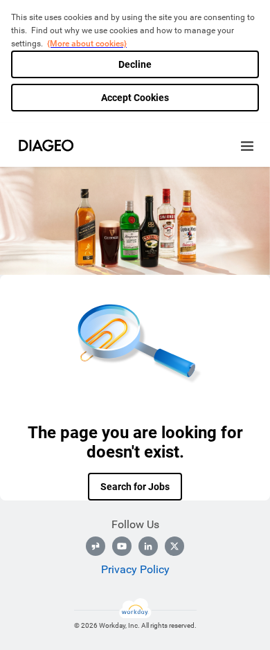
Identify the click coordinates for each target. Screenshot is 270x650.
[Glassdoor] (95, 546)
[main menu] (247, 146)
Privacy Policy (135, 569)
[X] (174, 546)
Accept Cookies (135, 97)
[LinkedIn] (148, 546)
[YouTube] (122, 546)
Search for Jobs (135, 486)
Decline (135, 64)
